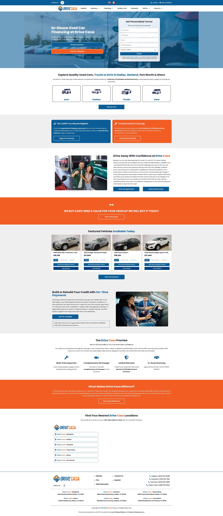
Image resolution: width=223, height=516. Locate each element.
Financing (107, 8)
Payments (134, 8)
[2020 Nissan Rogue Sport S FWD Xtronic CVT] (157, 253)
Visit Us (145, 8)
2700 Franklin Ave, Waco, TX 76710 (70, 501)
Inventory (94, 8)
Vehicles (99, 476)
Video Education (102, 484)
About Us (157, 8)
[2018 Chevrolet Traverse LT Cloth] (65, 253)
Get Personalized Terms (66, 265)
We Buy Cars (122, 8)
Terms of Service (134, 512)
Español (83, 8)
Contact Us (118, 476)
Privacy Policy (134, 57)
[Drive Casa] (67, 8)
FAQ (97, 480)
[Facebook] (62, 2)
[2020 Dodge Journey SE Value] (96, 253)
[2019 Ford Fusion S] (126, 253)
